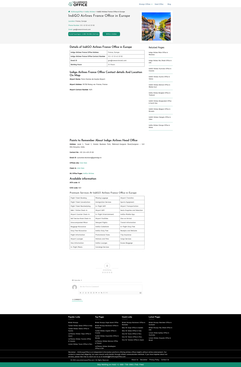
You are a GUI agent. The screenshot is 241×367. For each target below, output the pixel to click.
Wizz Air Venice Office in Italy (131, 331)
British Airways (73, 322)
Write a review (111, 34)
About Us (135, 360)
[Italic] (83, 293)
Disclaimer (143, 360)
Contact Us (165, 360)
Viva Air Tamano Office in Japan (133, 340)
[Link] (101, 293)
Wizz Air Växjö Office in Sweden (132, 328)
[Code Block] (99, 293)
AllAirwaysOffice (77, 12)
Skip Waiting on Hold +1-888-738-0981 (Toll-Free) (120, 365)
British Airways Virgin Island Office (106, 322)
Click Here (83, 163)
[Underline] (85, 293)
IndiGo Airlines (90, 12)
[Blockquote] (96, 293)
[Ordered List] (91, 293)
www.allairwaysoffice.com (85, 360)
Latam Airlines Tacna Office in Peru (80, 344)
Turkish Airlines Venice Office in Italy (80, 325)
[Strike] (88, 293)
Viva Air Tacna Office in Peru (131, 334)
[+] (107, 292)
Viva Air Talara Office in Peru (132, 337)
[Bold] (80, 293)
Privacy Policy (154, 360)
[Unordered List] (93, 293)
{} (104, 292)
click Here (80, 168)
